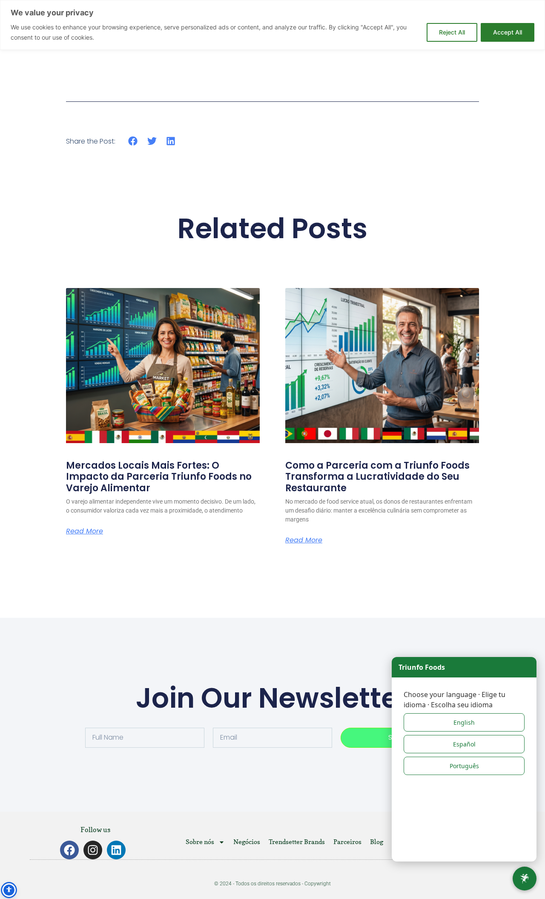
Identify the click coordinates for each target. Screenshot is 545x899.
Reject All (452, 32)
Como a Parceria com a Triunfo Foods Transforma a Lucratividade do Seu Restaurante (377, 477)
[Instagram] (92, 850)
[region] (272, 25)
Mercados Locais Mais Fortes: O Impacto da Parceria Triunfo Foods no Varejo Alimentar (159, 477)
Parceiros (347, 842)
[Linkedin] (116, 850)
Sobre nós (200, 842)
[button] (133, 141)
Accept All (507, 32)
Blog (376, 842)
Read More (84, 531)
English (464, 722)
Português (464, 766)
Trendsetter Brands (297, 842)
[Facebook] (69, 850)
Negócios (246, 842)
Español (464, 744)
